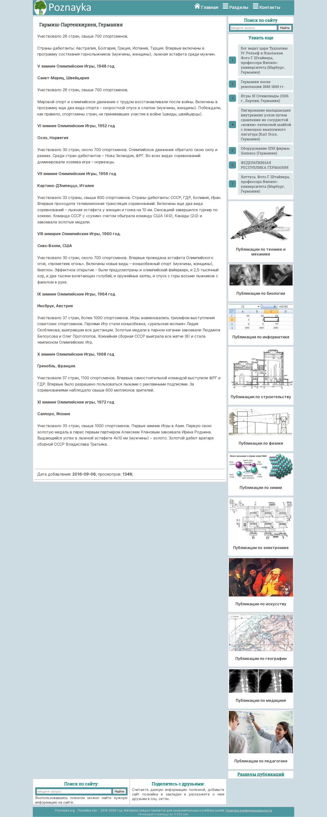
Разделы (238, 7)
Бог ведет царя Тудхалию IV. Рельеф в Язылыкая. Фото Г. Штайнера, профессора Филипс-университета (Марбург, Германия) (264, 60)
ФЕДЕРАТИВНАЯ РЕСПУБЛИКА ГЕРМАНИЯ (264, 165)
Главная (209, 7)
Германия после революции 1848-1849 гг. (263, 84)
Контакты (269, 7)
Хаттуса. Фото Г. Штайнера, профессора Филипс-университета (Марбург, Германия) (265, 183)
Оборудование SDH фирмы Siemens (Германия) (265, 150)
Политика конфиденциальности (249, 810)
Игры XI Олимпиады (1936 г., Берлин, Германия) (264, 98)
